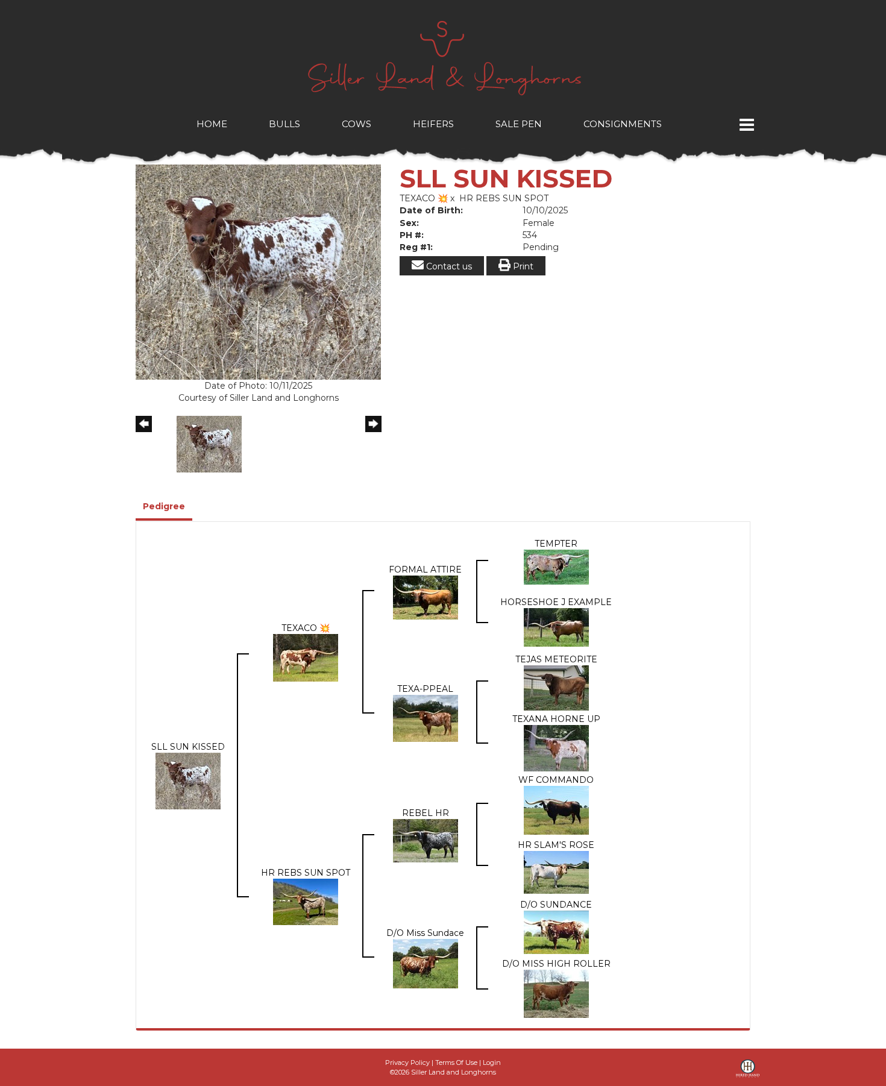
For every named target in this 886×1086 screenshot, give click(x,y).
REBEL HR (425, 813)
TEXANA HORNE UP (556, 719)
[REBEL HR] (425, 840)
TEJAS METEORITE (556, 659)
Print (522, 266)
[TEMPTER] (556, 566)
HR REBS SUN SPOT (503, 198)
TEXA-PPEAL (425, 688)
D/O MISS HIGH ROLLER (556, 963)
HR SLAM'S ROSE (556, 845)
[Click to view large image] (258, 271)
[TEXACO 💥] (305, 657)
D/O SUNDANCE (556, 904)
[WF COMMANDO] (556, 810)
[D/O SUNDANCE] (556, 931)
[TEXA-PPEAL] (425, 717)
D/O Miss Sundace (425, 932)
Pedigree (164, 506)
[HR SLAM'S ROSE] (556, 871)
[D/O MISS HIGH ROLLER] (556, 993)
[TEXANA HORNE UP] (556, 747)
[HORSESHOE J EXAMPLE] (556, 626)
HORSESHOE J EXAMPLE (556, 602)
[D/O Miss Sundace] (425, 963)
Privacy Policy (407, 1062)
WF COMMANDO (556, 779)
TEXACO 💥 (424, 198)
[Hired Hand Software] (747, 1072)
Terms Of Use (456, 1062)
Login (492, 1062)
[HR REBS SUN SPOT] (305, 901)
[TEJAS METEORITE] (556, 687)
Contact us (448, 266)
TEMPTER (556, 543)
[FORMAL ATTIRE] (425, 596)
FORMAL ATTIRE (425, 569)
